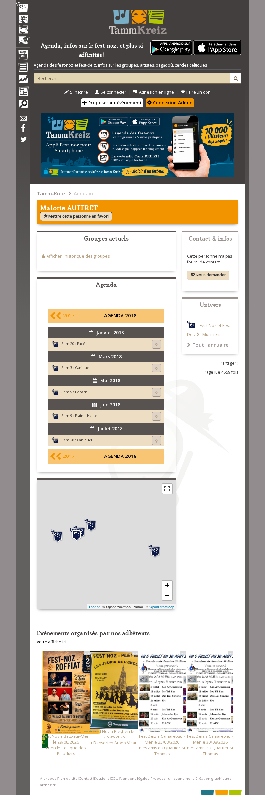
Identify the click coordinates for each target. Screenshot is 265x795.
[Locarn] (58, 536)
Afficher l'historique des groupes (78, 256)
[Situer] (156, 344)
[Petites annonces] (23, 105)
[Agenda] (23, 56)
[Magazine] (23, 92)
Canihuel (82, 367)
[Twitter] (23, 142)
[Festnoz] (23, 8)
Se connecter (113, 92)
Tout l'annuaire (210, 344)
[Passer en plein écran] (167, 489)
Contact (85, 778)
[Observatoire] (23, 80)
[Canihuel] (76, 534)
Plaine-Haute (86, 415)
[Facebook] (23, 130)
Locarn (81, 391)
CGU (114, 778)
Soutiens (101, 778)
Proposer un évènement (114, 103)
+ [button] (167, 585)
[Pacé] (155, 551)
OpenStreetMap (161, 606)
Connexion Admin (172, 103)
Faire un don (198, 92)
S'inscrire (79, 92)
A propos (48, 778)
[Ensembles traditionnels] (23, 37)
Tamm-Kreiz (51, 193)
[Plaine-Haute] (91, 525)
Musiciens (211, 334)
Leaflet (94, 606)
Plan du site (68, 778)
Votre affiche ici (51, 642)
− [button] (167, 595)
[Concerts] (23, 19)
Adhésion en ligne (156, 92)
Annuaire (84, 193)
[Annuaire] (23, 68)
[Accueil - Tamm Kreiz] (137, 19)
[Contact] (23, 120)
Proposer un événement (172, 778)
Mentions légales (134, 778)
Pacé (81, 343)
